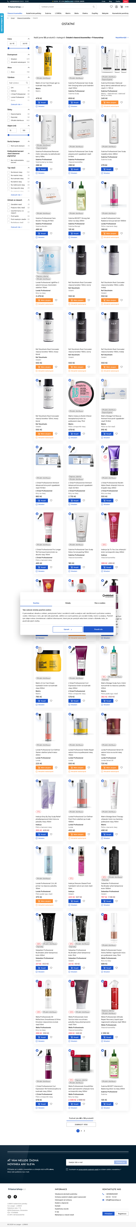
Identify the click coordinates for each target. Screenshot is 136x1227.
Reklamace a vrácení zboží (64, 1215)
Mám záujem (111, 102)
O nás (57, 1212)
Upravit (66, 629)
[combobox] (122, 38)
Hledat (94, 7)
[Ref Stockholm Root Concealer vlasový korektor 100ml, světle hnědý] (114, 262)
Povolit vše (98, 629)
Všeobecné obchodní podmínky (66, 1194)
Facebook (15, 1197)
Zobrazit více (81, 1124)
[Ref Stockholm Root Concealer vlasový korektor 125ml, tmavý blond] (48, 396)
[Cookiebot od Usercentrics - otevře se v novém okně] (104, 596)
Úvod (13, 18)
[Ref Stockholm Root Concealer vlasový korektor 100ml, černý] (81, 329)
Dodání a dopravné (61, 1203)
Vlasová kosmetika (23, 18)
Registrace (122, 1214)
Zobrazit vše (15, 104)
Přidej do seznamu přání (51, 102)
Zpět (8, 18)
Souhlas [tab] (36, 603)
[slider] (8, 48)
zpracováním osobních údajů (88, 1169)
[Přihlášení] (116, 7)
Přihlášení (108, 1214)
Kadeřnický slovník (62, 1209)
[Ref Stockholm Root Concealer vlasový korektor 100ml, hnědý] (114, 329)
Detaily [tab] (68, 603)
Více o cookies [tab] (99, 603)
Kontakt (57, 1206)
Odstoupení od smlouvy (63, 1200)
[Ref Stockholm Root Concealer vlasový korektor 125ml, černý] (81, 262)
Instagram (9, 1197)
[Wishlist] (111, 7)
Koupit (43, 102)
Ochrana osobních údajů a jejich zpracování (70, 1197)
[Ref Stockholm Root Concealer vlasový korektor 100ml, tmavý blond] (48, 329)
